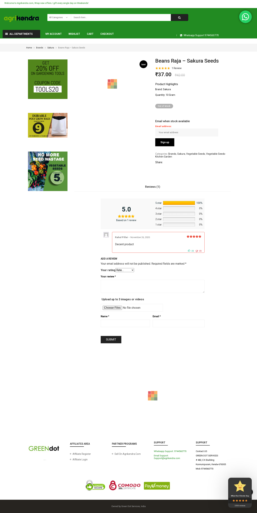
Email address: (163, 126)
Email (157, 316)
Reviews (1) (152, 186)
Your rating (108, 270)
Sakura (50, 47)
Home (29, 47)
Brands (39, 47)
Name (105, 316)
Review (177, 68)
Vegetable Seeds (195, 153)
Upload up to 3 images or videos (123, 299)
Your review (108, 276)
